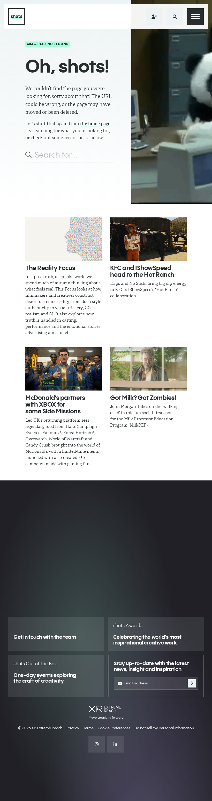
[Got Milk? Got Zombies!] (148, 369)
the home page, (95, 123)
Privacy (72, 728)
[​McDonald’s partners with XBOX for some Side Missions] (63, 369)
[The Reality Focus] (63, 239)
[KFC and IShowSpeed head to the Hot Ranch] (148, 239)
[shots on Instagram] (96, 744)
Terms (88, 728)
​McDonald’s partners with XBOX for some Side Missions (55, 404)
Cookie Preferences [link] (114, 728)
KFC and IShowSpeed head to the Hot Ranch (142, 271)
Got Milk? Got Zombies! (143, 397)
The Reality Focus (50, 268)
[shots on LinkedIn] (115, 744)
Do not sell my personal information (164, 728)
